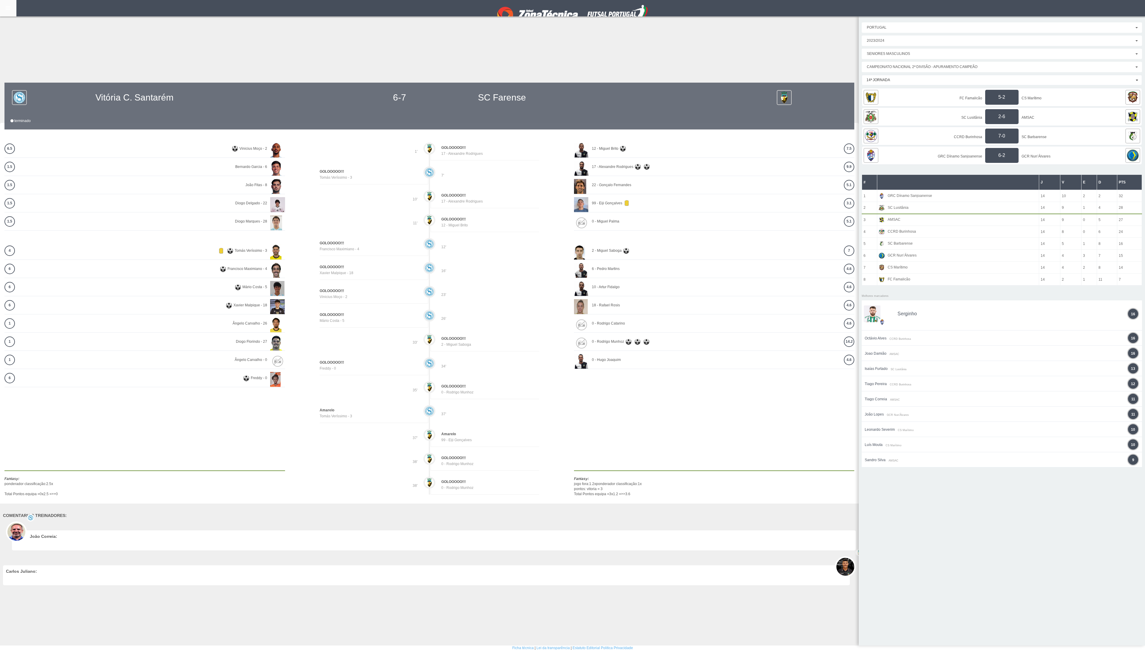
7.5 (849, 148)
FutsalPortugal (572, 8)
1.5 (9, 167)
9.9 (849, 167)
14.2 (849, 341)
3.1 (849, 203)
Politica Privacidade (617, 648)
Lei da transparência (553, 648)
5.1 (849, 185)
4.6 (849, 269)
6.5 (9, 148)
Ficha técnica (523, 648)
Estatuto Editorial (586, 648)
